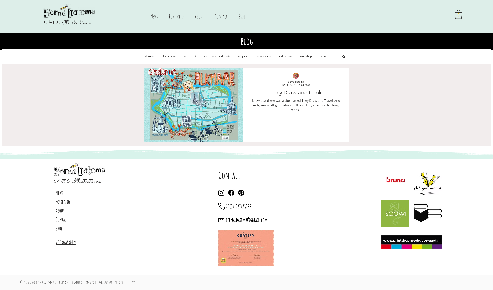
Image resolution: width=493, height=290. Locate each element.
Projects (242, 56)
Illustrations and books (217, 56)
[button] (458, 14)
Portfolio (63, 201)
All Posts (149, 56)
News (59, 193)
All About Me (169, 56)
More (322, 56)
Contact (62, 219)
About (60, 210)
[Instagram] (221, 193)
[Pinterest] (241, 193)
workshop (306, 56)
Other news (286, 56)
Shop (59, 228)
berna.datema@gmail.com (246, 219)
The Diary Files (263, 56)
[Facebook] (231, 193)
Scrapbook (190, 56)
